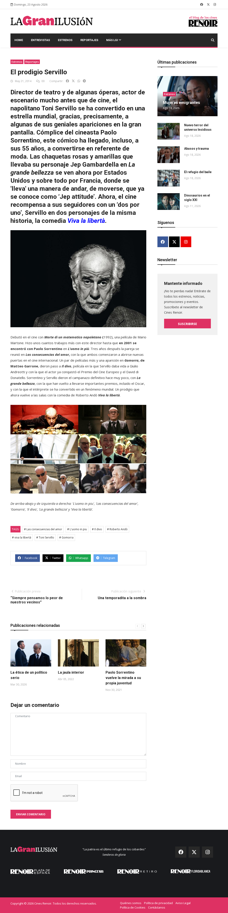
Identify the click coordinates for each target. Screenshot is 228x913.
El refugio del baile (198, 172)
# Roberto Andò (117, 529)
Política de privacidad (158, 903)
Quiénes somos (130, 903)
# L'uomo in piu (77, 529)
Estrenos (65, 40)
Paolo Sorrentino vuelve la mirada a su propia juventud (123, 677)
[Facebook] (162, 242)
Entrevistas (40, 40)
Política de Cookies (132, 907)
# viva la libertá (21, 537)
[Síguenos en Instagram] (215, 4)
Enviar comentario (30, 814)
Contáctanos (156, 907)
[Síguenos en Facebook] (201, 4)
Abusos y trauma (196, 148)
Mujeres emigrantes (181, 102)
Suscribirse (187, 324)
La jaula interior (71, 672)
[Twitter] (174, 242)
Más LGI (112, 40)
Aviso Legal (183, 903)
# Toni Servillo (45, 537)
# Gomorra (66, 537)
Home (18, 40)
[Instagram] (186, 242)
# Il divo (97, 529)
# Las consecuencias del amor (43, 529)
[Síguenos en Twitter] (208, 4)
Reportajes (89, 40)
